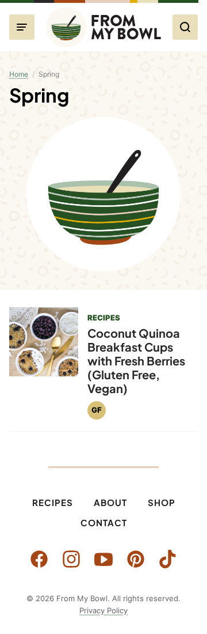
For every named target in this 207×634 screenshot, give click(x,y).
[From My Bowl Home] (103, 27)
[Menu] (21, 27)
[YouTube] (103, 559)
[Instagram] (71, 559)
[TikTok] (168, 559)
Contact (103, 522)
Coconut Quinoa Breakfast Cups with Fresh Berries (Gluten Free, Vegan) (136, 360)
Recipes (52, 502)
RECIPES (103, 317)
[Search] (185, 27)
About (110, 502)
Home (18, 74)
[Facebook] (39, 559)
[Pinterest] (135, 559)
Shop (161, 502)
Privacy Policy (103, 610)
